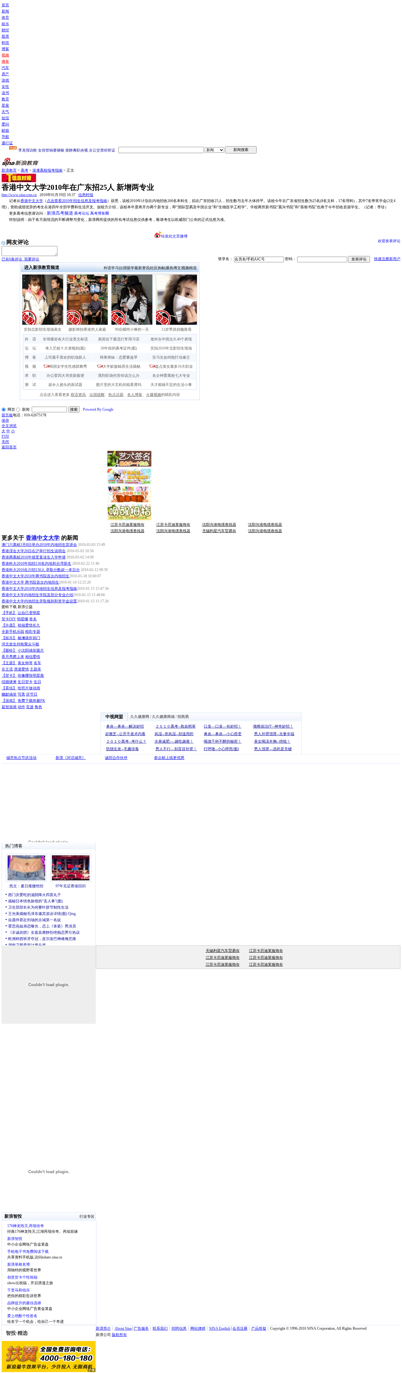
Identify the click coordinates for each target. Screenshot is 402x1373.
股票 (5, 36)
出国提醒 (97, 395)
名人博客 (134, 395)
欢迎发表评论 (389, 241)
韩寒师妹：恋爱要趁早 (119, 357)
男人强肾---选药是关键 (273, 749)
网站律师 (197, 1328)
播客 (5, 61)
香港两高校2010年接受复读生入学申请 (34, 557)
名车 (37, 663)
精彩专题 (32, 631)
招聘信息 (179, 1328)
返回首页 (9, 447)
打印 (5, 436)
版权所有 (119, 1335)
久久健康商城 (163, 716)
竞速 (30, 707)
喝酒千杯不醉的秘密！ (223, 741)
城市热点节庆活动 (21, 758)
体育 (5, 17)
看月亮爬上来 (13, 656)
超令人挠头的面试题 (65, 384)
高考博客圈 (99, 213)
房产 (5, 74)
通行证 (7, 143)
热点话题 (115, 395)
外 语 (30, 339)
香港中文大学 (31, 201)
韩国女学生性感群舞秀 (68, 366)
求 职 (30, 375)
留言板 (7, 415)
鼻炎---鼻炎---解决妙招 (125, 726)
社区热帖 (157, 268)
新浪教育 (9, 170)
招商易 (183, 716)
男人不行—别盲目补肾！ (176, 749)
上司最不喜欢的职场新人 (65, 357)
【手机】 (9, 613)
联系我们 (160, 1328)
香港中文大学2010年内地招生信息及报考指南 (39, 588)
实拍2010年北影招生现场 (171, 348)
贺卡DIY (9, 619)
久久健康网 (139, 716)
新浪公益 (25, 607)
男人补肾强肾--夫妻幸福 (274, 734)
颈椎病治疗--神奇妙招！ (273, 726)
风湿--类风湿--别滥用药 (174, 734)
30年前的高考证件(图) (118, 348)
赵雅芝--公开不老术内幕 (125, 734)
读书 (5, 93)
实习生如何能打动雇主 (171, 357)
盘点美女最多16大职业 (174, 366)
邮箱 (5, 130)
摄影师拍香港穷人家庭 (87, 329)
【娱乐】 (9, 638)
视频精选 (189, 268)
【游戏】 (9, 700)
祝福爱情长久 (29, 625)
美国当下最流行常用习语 (118, 339)
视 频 (30, 366)
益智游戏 (9, 707)
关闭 (5, 442)
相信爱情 (32, 656)
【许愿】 (9, 625)
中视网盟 (114, 716)
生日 (37, 682)
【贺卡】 (9, 675)
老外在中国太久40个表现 (171, 339)
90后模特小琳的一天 (132, 329)
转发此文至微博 (174, 236)
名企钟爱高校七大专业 (171, 375)
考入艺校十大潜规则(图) (65, 348)
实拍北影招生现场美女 (43, 329)
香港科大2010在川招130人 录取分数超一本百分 (41, 570)
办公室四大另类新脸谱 (65, 375)
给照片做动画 (29, 688)
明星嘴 (22, 619)
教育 (5, 99)
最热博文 (173, 268)
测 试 (30, 384)
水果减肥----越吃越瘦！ (174, 741)
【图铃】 (9, 650)
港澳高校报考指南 (47, 170)
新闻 (5, 11)
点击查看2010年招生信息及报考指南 (77, 201)
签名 (33, 619)
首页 (5, 5)
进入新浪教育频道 (41, 267)
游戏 (5, 80)
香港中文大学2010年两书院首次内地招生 (35, 576)
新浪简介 (103, 1328)
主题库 (35, 669)
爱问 (5, 124)
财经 (5, 30)
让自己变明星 (29, 613)
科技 (5, 42)
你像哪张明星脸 (31, 675)
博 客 (30, 357)
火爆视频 (153, 395)
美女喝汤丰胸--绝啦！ (272, 741)
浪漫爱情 (21, 669)
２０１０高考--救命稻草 (175, 726)
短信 (5, 118)
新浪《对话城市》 (71, 758)
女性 (5, 86)
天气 (5, 112)
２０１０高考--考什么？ (126, 741)
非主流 (7, 669)
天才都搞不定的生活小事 (171, 384)
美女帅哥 (25, 663)
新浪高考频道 (60, 213)
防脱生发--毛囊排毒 (122, 749)
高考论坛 (81, 213)
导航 (5, 137)
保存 (5, 420)
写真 (21, 694)
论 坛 (30, 348)
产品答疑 (258, 1328)
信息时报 (85, 195)
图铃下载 (9, 607)
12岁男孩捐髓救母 (176, 329)
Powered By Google (98, 409)
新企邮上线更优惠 (169, 758)
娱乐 (5, 24)
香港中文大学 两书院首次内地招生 (30, 582)
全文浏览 (9, 426)
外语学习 (111, 268)
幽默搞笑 (9, 694)
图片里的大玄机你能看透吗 (118, 384)
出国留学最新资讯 (134, 268)
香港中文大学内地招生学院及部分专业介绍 (37, 595)
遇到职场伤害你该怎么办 (118, 375)
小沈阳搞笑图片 (31, 650)
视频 (5, 55)
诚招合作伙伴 (116, 758)
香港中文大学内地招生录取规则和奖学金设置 (39, 601)
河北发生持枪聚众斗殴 (20, 644)
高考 (24, 170)
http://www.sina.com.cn (19, 195)
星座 (5, 105)
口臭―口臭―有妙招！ (223, 726)
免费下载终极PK (31, 700)
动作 (21, 707)
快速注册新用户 (387, 259)
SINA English (219, 1328)
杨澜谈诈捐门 (29, 638)
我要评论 (20, 259)
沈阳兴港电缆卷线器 (219, 524)
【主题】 (9, 663)
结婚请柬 (9, 682)
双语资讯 (78, 395)
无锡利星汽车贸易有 (219, 531)
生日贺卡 (25, 682)
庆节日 (31, 694)
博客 (5, 49)
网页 (11, 409)
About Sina (123, 1328)
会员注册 (239, 1328)
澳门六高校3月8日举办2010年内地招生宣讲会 (39, 544)
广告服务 (141, 1328)
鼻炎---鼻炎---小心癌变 (223, 734)
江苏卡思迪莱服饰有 (127, 524)
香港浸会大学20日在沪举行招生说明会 (34, 551)
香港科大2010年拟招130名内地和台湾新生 (36, 563)
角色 (38, 707)
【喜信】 (9, 688)
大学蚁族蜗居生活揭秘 (121, 366)
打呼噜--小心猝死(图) (221, 749)
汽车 (5, 68)
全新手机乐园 (13, 631)
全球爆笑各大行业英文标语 (65, 339)
